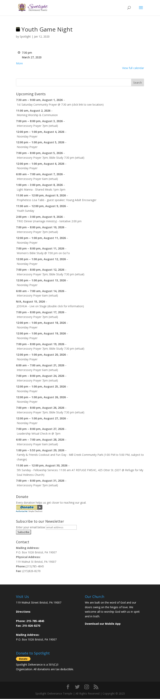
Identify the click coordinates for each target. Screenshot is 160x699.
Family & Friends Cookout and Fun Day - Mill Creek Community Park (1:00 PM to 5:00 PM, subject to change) (80, 457)
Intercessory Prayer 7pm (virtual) (37, 126)
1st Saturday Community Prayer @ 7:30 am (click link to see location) (60, 104)
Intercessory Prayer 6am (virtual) (37, 179)
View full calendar (133, 68)
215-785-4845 (35, 621)
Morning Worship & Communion (37, 115)
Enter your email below (30, 527)
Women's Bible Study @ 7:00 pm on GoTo (43, 253)
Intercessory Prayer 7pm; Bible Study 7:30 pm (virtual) (50, 157)
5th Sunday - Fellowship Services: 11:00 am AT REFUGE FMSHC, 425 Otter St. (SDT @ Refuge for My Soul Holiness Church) (80, 472)
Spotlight (25, 36)
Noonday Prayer (27, 136)
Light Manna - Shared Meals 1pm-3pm (41, 189)
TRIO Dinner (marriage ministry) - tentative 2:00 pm (49, 221)
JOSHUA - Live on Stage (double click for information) (50, 306)
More (19, 63)
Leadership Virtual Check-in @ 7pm (38, 433)
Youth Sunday (25, 211)
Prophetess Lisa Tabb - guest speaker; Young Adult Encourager (56, 200)
